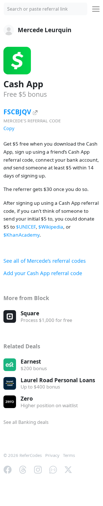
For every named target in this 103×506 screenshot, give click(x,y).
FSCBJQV (18, 111)
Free (25, 94)
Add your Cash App (42, 273)
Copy (8, 128)
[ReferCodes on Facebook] (7, 469)
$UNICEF (26, 226)
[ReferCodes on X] (68, 469)
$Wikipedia (50, 226)
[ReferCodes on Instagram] (38, 469)
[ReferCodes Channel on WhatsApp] (53, 469)
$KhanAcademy (21, 234)
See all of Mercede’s (44, 260)
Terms (69, 455)
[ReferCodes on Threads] (23, 469)
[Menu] (96, 9)
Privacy (52, 455)
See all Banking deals (26, 422)
